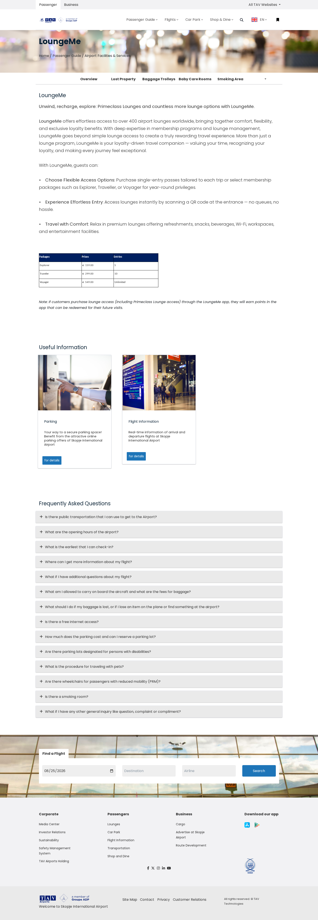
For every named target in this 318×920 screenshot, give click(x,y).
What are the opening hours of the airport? (82, 532)
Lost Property (123, 79)
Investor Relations (52, 832)
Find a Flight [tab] (53, 753)
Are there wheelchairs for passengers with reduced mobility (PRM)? (104, 681)
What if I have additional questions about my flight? (88, 576)
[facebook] (148, 868)
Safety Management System (55, 851)
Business (71, 4)
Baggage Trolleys (158, 79)
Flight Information (121, 840)
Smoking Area (230, 79)
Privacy (163, 899)
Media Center (49, 824)
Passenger (48, 4)
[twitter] (153, 868)
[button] (241, 19)
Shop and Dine (118, 856)
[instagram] (158, 868)
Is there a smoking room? (66, 696)
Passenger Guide (67, 55)
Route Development (191, 845)
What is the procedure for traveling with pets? (84, 666)
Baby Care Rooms (195, 79)
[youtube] (169, 868)
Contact (147, 899)
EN (262, 19)
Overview (88, 79)
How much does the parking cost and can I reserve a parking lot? (100, 636)
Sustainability (49, 840)
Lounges (114, 824)
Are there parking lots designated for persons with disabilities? (98, 651)
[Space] (60, 19)
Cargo (180, 824)
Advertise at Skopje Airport (190, 835)
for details (51, 460)
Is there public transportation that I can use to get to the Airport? (101, 516)
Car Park (114, 832)
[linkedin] (163, 868)
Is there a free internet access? (72, 621)
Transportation (119, 848)
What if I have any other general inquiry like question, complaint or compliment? (113, 711)
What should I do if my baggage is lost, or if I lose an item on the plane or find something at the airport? (132, 606)
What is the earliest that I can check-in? (79, 546)
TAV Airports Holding (54, 861)
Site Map (129, 899)
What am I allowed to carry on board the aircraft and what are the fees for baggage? (118, 591)
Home (44, 55)
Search (259, 770)
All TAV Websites (263, 4)
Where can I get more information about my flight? (88, 561)
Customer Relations (189, 899)
